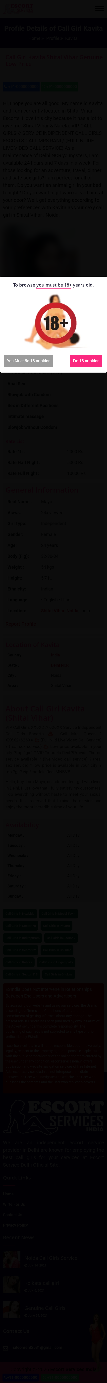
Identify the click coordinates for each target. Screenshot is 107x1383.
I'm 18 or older (86, 360)
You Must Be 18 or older (28, 360)
